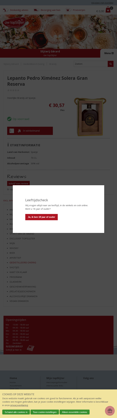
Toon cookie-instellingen (45, 412)
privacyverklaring (19, 405)
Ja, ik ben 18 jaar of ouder (41, 217)
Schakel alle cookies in (16, 412)
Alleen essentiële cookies (74, 412)
